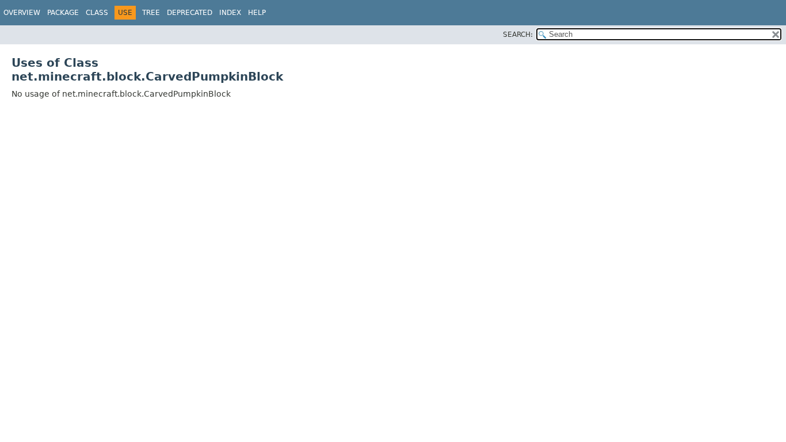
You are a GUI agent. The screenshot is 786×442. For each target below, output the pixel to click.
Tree (151, 13)
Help (257, 13)
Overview (21, 13)
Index (230, 13)
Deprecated (189, 13)
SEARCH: (518, 35)
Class (97, 13)
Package (63, 13)
